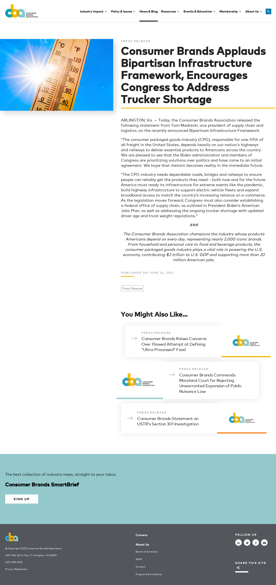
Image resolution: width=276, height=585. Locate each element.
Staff (139, 559)
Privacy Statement (16, 569)
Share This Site (250, 563)
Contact (140, 566)
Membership (229, 11)
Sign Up (22, 498)
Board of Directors (147, 551)
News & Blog (149, 11)
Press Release (132, 288)
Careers (141, 535)
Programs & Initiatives (149, 574)
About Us (252, 11)
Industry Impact (92, 11)
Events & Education (197, 11)
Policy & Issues (121, 11)
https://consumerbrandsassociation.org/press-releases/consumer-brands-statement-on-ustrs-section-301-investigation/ (194, 418)
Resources (168, 11)
